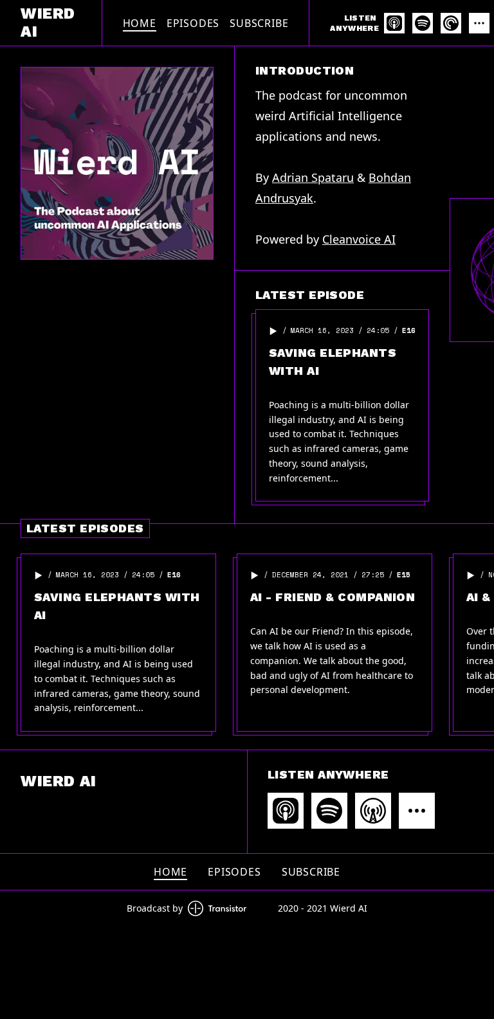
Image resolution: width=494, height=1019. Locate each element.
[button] (273, 331)
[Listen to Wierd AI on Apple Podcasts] (394, 23)
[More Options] (479, 23)
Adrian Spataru (313, 177)
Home (139, 23)
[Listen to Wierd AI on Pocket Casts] (451, 23)
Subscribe (259, 23)
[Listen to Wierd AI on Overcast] (373, 811)
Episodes (193, 23)
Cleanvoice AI (359, 239)
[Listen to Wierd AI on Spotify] (422, 23)
